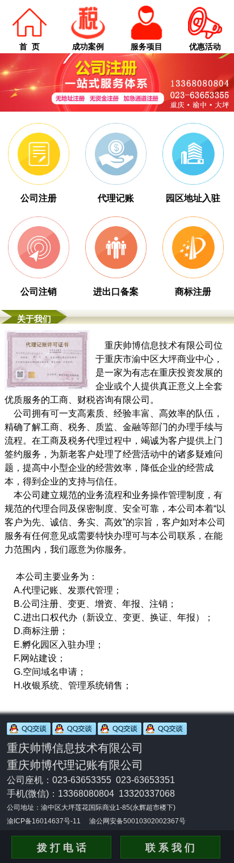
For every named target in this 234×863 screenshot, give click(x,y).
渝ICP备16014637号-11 (44, 821)
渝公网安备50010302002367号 (137, 821)
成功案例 (88, 46)
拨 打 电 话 (61, 847)
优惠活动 (205, 46)
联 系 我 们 (170, 847)
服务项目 (146, 46)
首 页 (29, 46)
